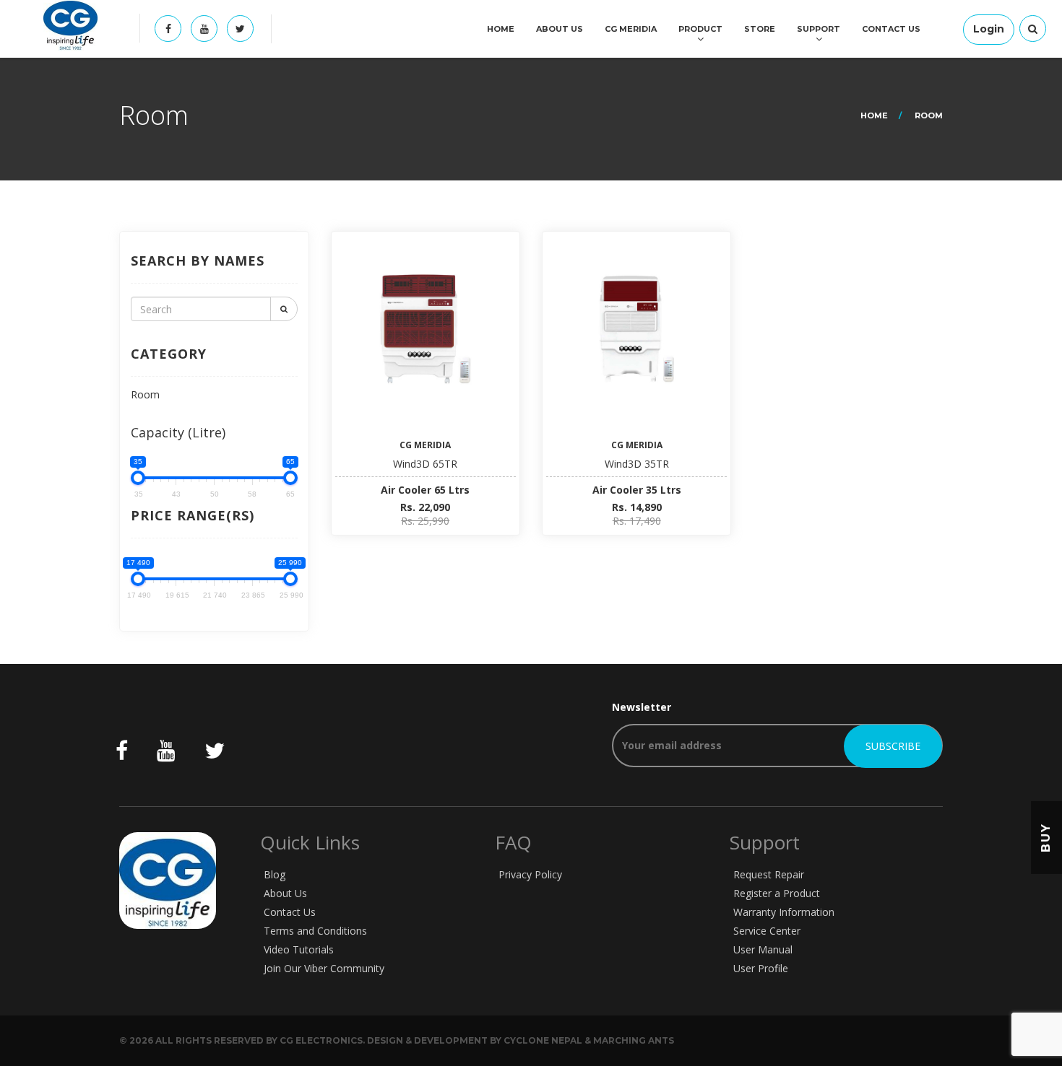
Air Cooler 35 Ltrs (636, 490)
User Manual (763, 949)
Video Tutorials (299, 949)
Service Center (766, 931)
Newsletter (641, 707)
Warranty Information (783, 912)
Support (818, 29)
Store (759, 29)
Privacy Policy (530, 874)
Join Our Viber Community (324, 968)
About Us (559, 29)
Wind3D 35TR (637, 464)
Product (700, 29)
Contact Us (891, 29)
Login (988, 28)
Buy (1046, 837)
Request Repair (768, 874)
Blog (274, 874)
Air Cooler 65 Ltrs (425, 490)
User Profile (760, 968)
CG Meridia (631, 29)
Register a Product (776, 893)
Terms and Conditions (315, 931)
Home (500, 29)
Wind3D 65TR (425, 464)
